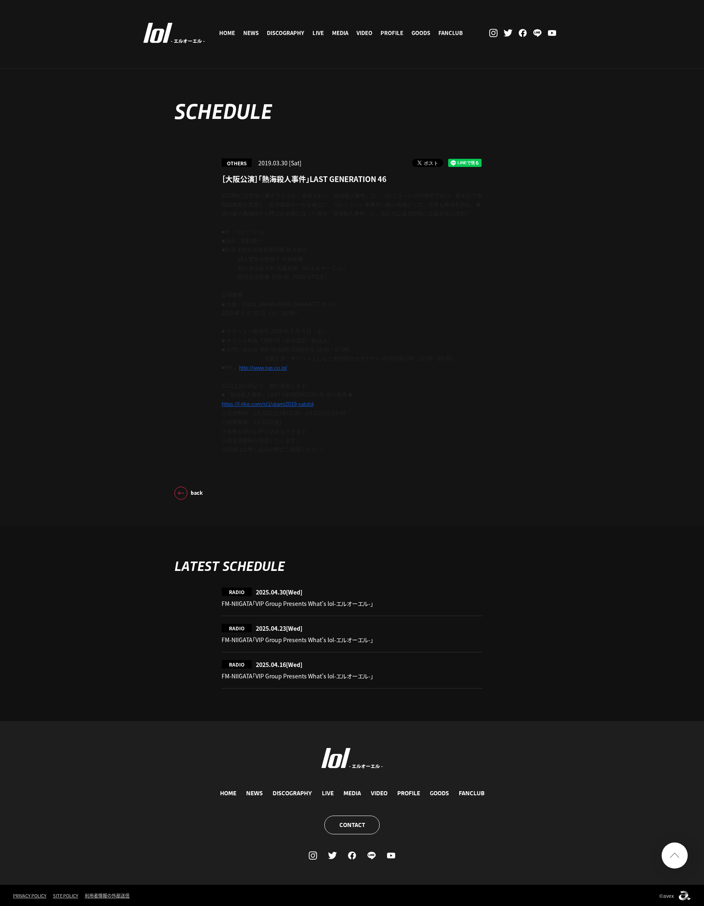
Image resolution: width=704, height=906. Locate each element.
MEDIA (340, 33)
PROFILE (392, 33)
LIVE (318, 33)
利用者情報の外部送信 (107, 895)
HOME (227, 33)
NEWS (251, 33)
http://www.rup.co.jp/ (263, 368)
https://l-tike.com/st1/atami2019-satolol (268, 404)
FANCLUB (450, 33)
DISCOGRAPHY (285, 33)
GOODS (420, 33)
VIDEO (364, 33)
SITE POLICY (65, 895)
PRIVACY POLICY (29, 895)
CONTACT (352, 825)
